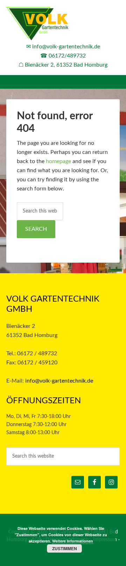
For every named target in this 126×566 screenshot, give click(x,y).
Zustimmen (64, 548)
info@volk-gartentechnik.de (66, 46)
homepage (58, 161)
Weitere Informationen (72, 541)
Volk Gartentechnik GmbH (63, 24)
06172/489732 (67, 56)
